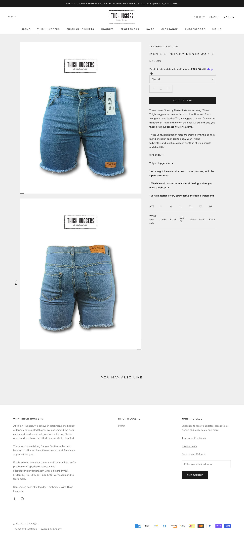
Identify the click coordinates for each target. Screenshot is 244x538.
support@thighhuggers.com (28, 470)
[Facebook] (14, 499)
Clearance (169, 29)
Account (199, 17)
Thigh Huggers (48, 29)
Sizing (217, 29)
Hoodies (107, 29)
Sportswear (130, 29)
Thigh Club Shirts (80, 29)
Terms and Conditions (194, 438)
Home (26, 29)
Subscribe (195, 475)
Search (213, 17)
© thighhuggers (25, 524)
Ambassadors (195, 29)
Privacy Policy (189, 446)
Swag (150, 29)
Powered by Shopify (50, 529)
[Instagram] (22, 499)
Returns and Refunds (193, 454)
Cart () (230, 17)
